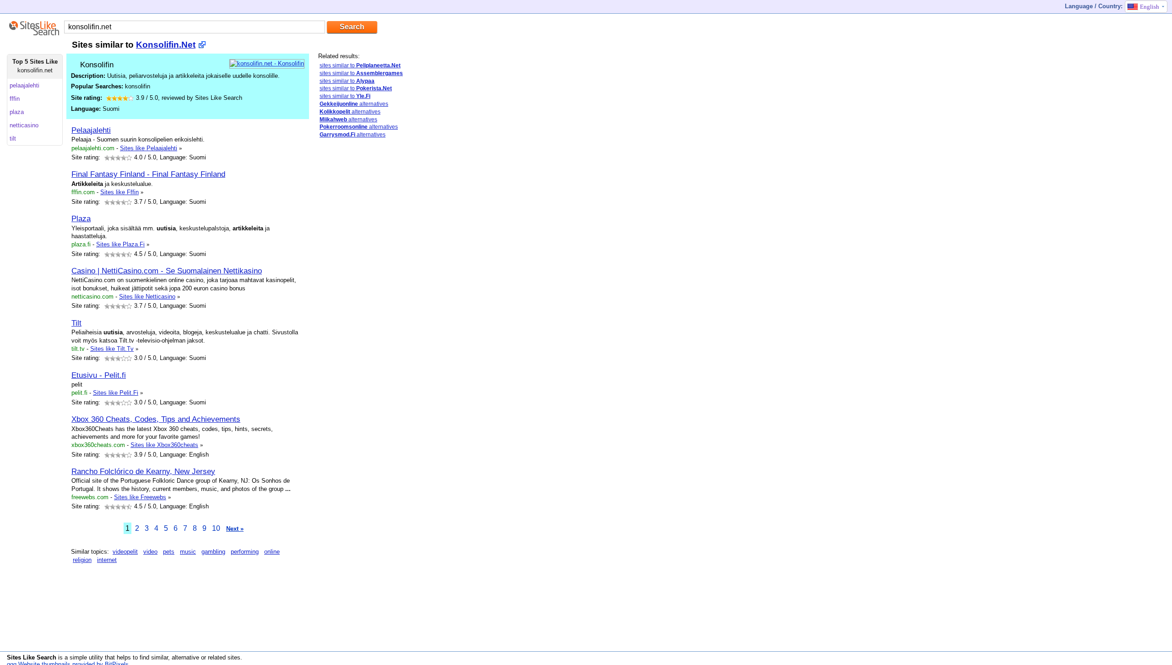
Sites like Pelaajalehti (148, 148)
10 (216, 528)
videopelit (125, 551)
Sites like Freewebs (140, 497)
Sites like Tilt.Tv (112, 348)
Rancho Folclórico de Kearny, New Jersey (143, 471)
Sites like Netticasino (147, 296)
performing (245, 551)
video (150, 551)
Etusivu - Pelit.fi (98, 375)
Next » (235, 528)
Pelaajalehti (91, 130)
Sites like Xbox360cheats (164, 445)
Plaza (81, 218)
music (188, 551)
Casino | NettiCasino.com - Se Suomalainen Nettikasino (166, 270)
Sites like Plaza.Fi (120, 244)
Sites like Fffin (119, 192)
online (272, 551)
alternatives (354, 104)
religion (82, 559)
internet (107, 559)
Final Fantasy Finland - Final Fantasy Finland (148, 174)
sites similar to (360, 65)
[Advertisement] (354, 290)
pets (168, 551)
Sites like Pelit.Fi (115, 392)
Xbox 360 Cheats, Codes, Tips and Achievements (155, 419)
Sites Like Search (31, 657)
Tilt (76, 322)
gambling (213, 551)
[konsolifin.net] (266, 63)
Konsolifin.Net (165, 44)
